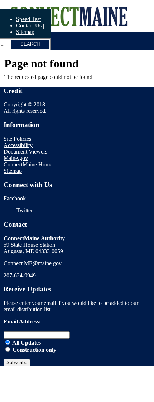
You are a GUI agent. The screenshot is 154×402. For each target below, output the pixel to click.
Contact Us (29, 25)
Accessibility (18, 145)
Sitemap (25, 32)
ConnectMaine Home (28, 164)
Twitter (24, 210)
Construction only (33, 350)
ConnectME (21, 4)
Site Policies (17, 139)
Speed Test (28, 19)
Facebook (15, 198)
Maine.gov (16, 158)
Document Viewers (25, 152)
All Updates (26, 343)
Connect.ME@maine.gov (33, 263)
